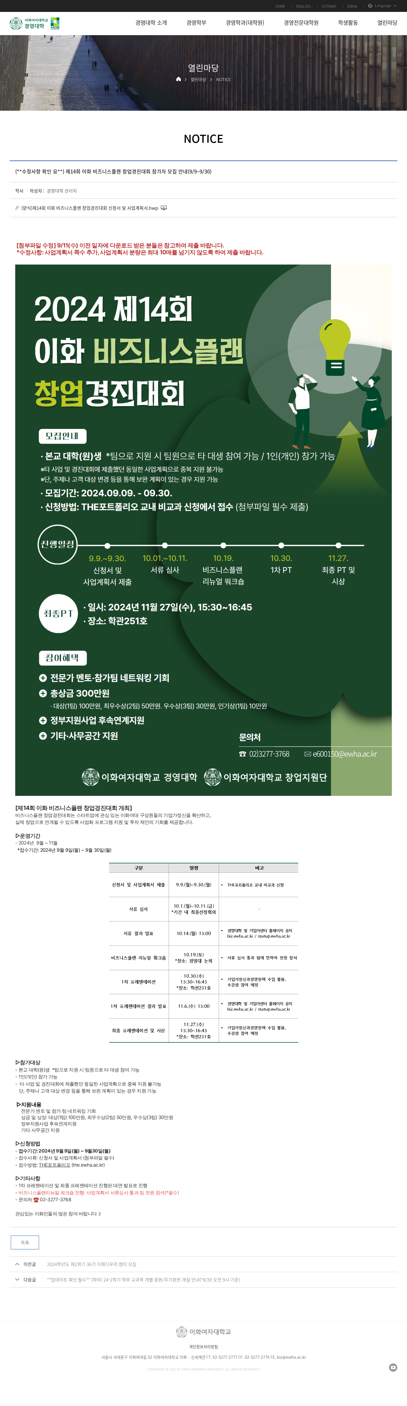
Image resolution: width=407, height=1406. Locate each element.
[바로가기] (35, 23)
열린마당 (198, 79)
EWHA (352, 6)
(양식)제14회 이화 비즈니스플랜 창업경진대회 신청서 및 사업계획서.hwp (89, 207)
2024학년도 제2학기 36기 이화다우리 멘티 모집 (91, 1264)
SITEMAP (329, 6)
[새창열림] (393, 1367)
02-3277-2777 (225, 1357)
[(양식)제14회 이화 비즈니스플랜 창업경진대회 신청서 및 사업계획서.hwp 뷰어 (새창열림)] (164, 207)
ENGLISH (303, 6)
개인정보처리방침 (203, 1346)
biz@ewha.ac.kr (291, 1357)
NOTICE (223, 79)
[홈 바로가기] (178, 79)
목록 (25, 1242)
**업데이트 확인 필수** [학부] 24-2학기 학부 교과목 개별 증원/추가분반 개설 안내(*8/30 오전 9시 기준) (143, 1279)
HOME (280, 6)
